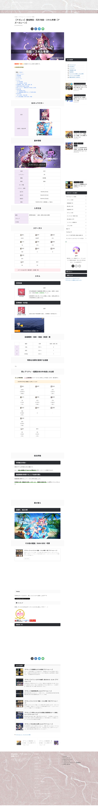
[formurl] (76, 266)
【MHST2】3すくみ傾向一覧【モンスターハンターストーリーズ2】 (80, 99)
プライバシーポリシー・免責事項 (71, 762)
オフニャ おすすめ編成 (74, 75)
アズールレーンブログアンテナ (73, 278)
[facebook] (35, 28)
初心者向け (71, 66)
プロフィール (66, 761)
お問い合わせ (66, 764)
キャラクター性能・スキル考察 (76, 73)
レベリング (71, 68)
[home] (79, 266)
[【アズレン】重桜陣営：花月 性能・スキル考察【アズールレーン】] (39, 28)
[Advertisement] (37, 445)
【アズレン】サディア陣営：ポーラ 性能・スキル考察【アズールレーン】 (80, 135)
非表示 (21, 72)
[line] (42, 28)
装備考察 (71, 71)
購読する (70, 271)
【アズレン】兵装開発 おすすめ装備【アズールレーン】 (38, 669)
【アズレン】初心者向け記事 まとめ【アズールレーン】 (38, 724)
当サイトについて (67, 759)
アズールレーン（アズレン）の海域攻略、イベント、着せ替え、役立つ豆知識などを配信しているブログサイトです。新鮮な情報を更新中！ (21, 759)
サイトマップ (72, 64)
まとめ (65, 756)
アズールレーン (19, 734)
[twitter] (32, 28)
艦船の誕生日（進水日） (74, 77)
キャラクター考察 (26, 734)
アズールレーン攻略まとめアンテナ (74, 280)
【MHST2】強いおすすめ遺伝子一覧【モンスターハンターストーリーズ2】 (80, 87)
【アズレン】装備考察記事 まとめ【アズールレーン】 (38, 691)
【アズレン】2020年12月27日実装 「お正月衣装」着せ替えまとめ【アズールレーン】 (80, 149)
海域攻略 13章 (72, 70)
